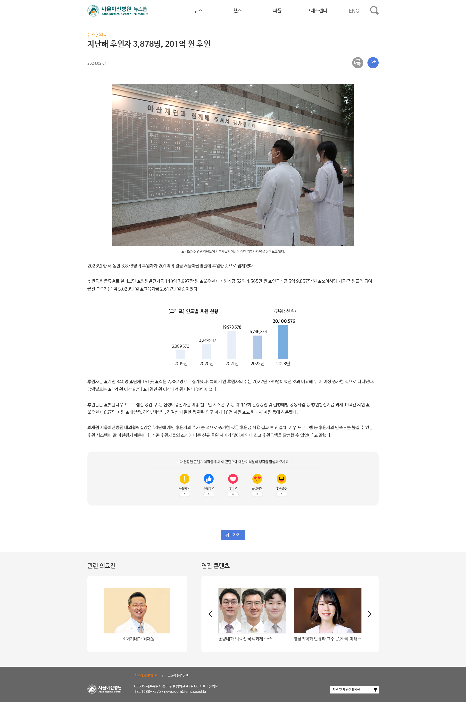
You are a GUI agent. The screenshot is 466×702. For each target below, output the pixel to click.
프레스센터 (317, 11)
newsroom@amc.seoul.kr (185, 692)
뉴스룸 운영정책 (178, 675)
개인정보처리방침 (146, 675)
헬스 (237, 11)
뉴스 (198, 11)
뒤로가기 (233, 535)
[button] (366, 616)
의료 (103, 34)
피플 (277, 11)
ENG (354, 11)
